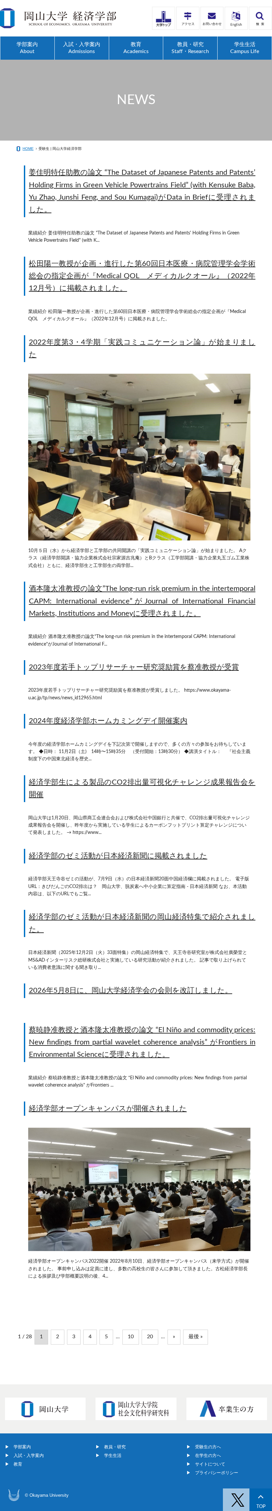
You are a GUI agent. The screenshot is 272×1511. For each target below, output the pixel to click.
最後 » (195, 1336)
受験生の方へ (208, 1446)
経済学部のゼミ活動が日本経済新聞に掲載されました (118, 855)
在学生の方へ (208, 1455)
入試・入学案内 (29, 1455)
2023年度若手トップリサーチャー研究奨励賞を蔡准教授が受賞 (134, 667)
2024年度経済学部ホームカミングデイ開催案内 (108, 720)
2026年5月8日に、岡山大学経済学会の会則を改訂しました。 (130, 990)
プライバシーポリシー (216, 1472)
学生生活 (112, 1455)
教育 (18, 1464)
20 (150, 1336)
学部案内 (22, 1446)
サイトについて (210, 1464)
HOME (28, 149)
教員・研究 (115, 1446)
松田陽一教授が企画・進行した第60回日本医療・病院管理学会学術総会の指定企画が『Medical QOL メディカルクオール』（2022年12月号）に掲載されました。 (142, 276)
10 (131, 1336)
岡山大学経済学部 (58, 18)
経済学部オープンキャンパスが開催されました (108, 1108)
